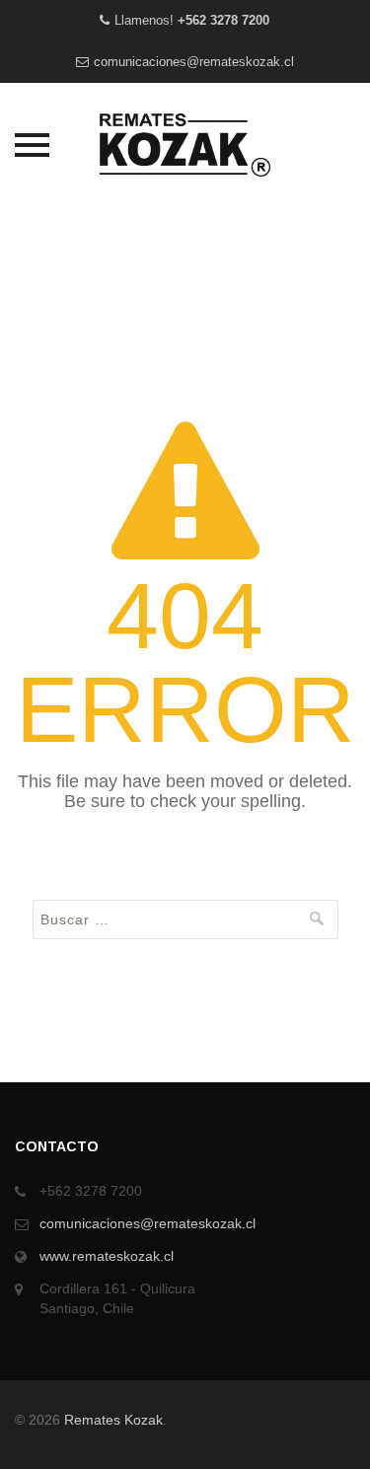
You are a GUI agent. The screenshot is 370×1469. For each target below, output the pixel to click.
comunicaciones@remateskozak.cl (194, 61)
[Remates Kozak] (185, 145)
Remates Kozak (113, 1420)
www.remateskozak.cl (106, 1256)
